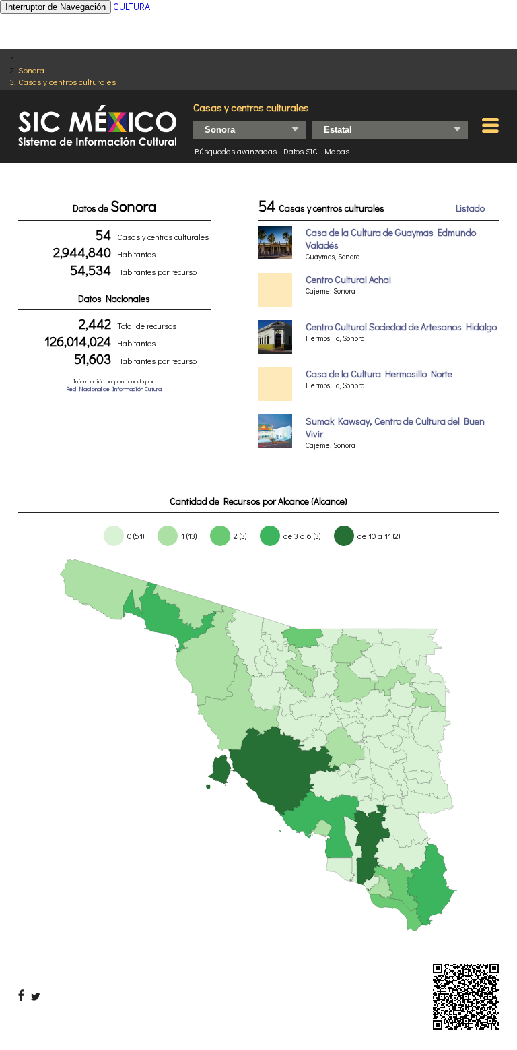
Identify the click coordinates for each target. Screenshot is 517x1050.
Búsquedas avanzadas (236, 151)
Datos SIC (300, 151)
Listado (470, 208)
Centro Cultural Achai (348, 279)
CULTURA (131, 6)
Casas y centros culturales (67, 81)
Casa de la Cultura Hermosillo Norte (379, 373)
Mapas (336, 151)
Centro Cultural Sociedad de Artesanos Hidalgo (401, 326)
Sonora (31, 69)
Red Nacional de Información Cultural (114, 388)
